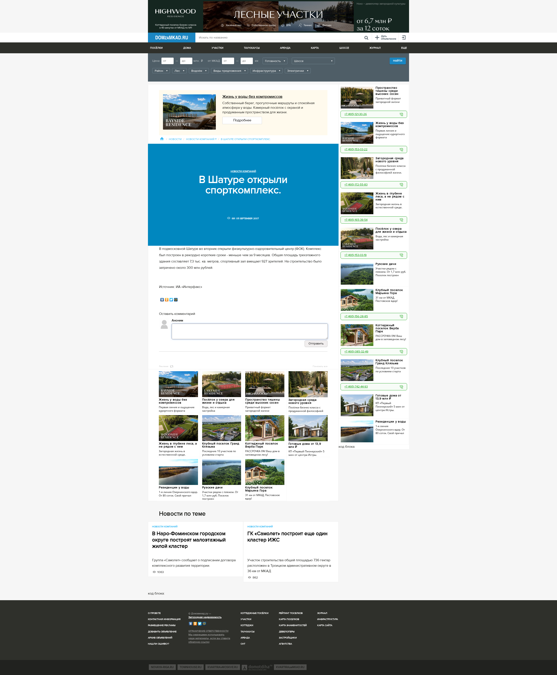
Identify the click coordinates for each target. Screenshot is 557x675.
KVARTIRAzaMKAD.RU (290, 667)
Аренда (245, 637)
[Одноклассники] (166, 299)
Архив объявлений (160, 637)
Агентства (285, 643)
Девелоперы (287, 631)
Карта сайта (324, 625)
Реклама (163, 366)
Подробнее (242, 120)
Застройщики (288, 637)
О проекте (154, 613)
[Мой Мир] (176, 299)
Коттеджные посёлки (254, 613)
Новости (175, 139)
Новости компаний (201, 139)
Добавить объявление (162, 631)
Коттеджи (247, 625)
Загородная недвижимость (204, 617)
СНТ (243, 643)
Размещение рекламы (162, 625)
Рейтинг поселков (291, 613)
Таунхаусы (252, 48)
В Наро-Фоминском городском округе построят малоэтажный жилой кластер (189, 539)
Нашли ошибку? (158, 643)
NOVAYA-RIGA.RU (162, 667)
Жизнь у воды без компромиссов (252, 96)
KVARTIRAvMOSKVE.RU (223, 667)
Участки (246, 619)
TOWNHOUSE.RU (190, 667)
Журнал (322, 613)
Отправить (316, 343)
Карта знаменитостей (293, 625)
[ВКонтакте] (162, 299)
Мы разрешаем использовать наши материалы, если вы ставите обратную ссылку (209, 638)
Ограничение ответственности (208, 631)
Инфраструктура (327, 619)
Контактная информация (164, 619)
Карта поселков (289, 619)
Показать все (320, 366)
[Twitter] (171, 299)
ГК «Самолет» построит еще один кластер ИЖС (287, 536)
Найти (397, 60)
